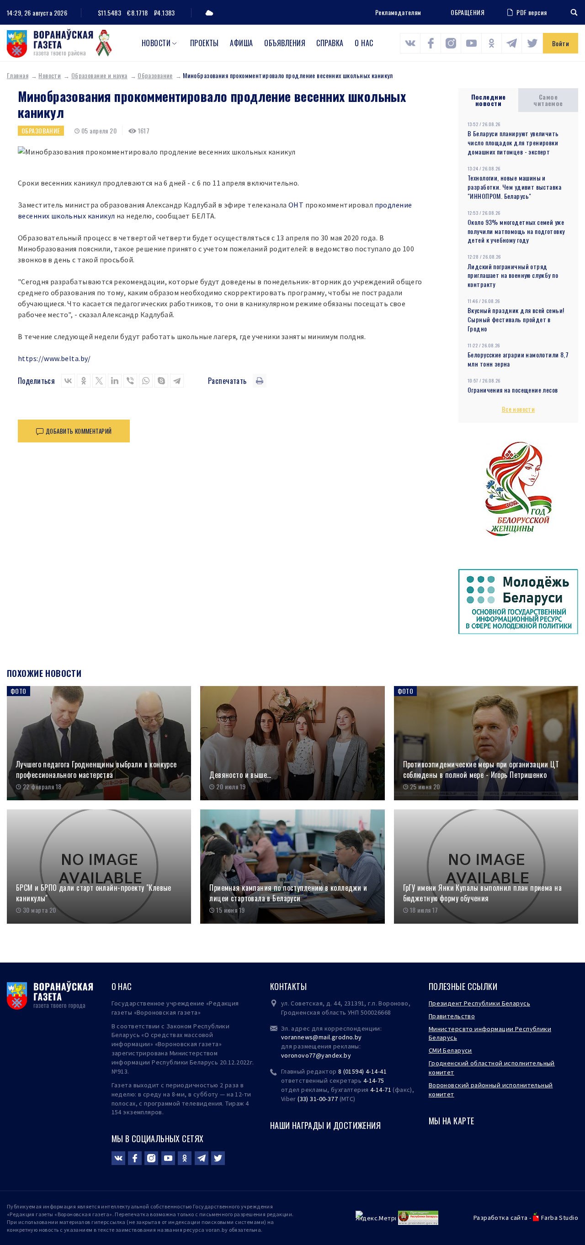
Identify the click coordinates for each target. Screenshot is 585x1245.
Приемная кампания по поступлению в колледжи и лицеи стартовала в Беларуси (288, 893)
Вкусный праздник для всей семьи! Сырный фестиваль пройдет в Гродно (516, 319)
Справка (329, 42)
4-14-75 (373, 1080)
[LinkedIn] (115, 381)
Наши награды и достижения (325, 1125)
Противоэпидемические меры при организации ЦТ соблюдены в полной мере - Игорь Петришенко (481, 769)
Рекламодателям (398, 12)
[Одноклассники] (83, 381)
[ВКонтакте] (68, 381)
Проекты (204, 42)
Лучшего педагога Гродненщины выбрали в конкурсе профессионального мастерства (96, 769)
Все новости (518, 409)
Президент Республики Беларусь (479, 1003)
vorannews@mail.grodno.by (321, 1037)
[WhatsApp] (146, 381)
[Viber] (130, 381)
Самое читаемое (548, 100)
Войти (560, 43)
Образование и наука (99, 75)
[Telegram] (177, 381)
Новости (156, 42)
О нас (364, 42)
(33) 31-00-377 (318, 1099)
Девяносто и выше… (240, 775)
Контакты (288, 986)
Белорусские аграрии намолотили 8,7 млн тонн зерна (518, 359)
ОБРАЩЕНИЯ (467, 12)
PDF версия (531, 12)
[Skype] (161, 381)
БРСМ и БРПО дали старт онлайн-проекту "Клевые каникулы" (93, 893)
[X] (99, 381)
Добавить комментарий (79, 431)
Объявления (284, 42)
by (347, 1055)
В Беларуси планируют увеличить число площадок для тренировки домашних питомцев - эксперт (513, 142)
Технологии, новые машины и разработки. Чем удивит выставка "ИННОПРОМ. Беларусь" (514, 187)
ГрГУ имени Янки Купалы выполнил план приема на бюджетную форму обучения (482, 893)
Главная (17, 75)
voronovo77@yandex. (312, 1055)
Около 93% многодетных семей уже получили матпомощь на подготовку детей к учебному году (516, 231)
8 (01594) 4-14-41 (362, 1071)
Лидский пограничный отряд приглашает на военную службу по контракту (513, 275)
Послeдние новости (488, 100)
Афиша (241, 42)
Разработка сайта (500, 1217)
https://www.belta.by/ (54, 358)
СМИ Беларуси (450, 1050)
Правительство (452, 1016)
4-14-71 (380, 1089)
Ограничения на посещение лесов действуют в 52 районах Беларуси (513, 394)
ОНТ (295, 204)
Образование (155, 75)
